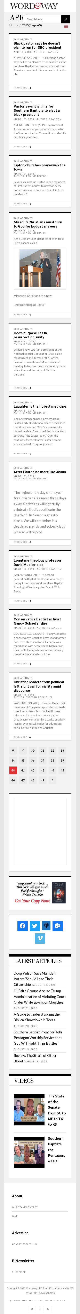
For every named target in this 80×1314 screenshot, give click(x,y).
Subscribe (19, 1272)
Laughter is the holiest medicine (40, 406)
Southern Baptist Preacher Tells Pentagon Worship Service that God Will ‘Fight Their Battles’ (38, 1037)
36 (32, 760)
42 (32, 770)
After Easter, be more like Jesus (40, 472)
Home (13, 25)
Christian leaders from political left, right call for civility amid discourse (39, 686)
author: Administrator (30, 176)
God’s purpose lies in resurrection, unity (30, 335)
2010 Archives (23, 39)
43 (42, 770)
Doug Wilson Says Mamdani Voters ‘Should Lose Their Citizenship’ (35, 979)
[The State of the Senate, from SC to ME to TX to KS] (29, 1124)
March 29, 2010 (24, 628)
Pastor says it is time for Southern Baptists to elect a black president (37, 110)
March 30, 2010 (24, 569)
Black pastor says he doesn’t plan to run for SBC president (37, 45)
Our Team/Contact (25, 1207)
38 (52, 760)
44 (52, 770)
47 (23, 780)
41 (23, 770)
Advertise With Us (24, 1244)
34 (13, 760)
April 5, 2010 (22, 52)
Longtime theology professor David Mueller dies (38, 562)
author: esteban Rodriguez (33, 697)
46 (13, 780)
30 (32, 750)
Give (15, 1216)
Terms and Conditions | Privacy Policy (39, 1300)
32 (52, 750)
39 (62, 760)
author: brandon (46, 52)
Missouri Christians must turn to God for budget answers (38, 224)
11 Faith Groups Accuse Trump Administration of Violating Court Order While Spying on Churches (40, 996)
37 (42, 760)
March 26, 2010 (24, 695)
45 (62, 770)
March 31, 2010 (24, 119)
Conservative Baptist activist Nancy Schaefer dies (37, 621)
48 (32, 780)
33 (62, 750)
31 (42, 750)
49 (42, 780)
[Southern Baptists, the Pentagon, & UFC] (29, 1166)
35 (23, 760)
